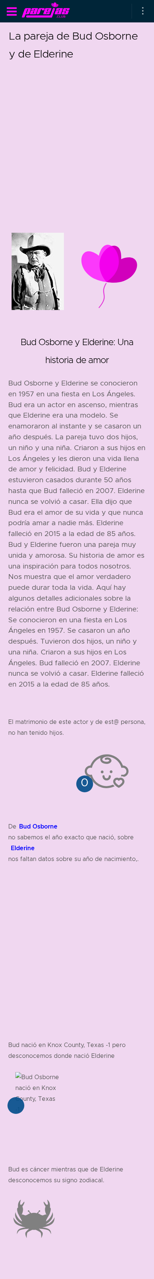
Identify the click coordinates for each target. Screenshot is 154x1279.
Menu (11, 11)
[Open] (143, 11)
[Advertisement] (77, 140)
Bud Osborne (38, 826)
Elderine (23, 848)
